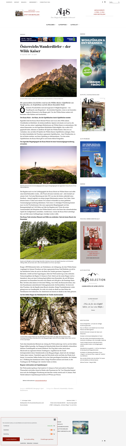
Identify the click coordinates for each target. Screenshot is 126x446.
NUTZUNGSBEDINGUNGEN (61, 426)
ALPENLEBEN (50, 25)
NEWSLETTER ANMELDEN (61, 429)
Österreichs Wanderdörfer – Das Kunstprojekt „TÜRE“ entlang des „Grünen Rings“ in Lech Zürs (63, 403)
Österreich (56, 388)
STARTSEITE (9, 2)
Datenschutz (29, 443)
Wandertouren (24, 390)
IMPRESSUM (58, 422)
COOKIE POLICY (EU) (45, 2)
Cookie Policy (23, 443)
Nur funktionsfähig (29, 439)
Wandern (70, 388)
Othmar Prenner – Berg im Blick (88, 362)
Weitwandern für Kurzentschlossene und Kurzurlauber (32, 403)
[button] (55, 419)
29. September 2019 (25, 54)
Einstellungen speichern (47, 439)
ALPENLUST (74, 25)
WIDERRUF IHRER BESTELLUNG (63, 431)
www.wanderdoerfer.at (41, 380)
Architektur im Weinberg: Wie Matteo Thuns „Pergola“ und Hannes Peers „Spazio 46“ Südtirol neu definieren (92, 354)
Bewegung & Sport (39, 388)
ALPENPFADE (62, 25)
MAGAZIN (23, 2)
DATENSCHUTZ (59, 424)
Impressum (35, 443)
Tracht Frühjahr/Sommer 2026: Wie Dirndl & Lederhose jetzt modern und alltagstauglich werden (91, 344)
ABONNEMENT (33, 2)
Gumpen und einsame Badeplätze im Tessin (91, 336)
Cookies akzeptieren (11, 439)
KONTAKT (16, 2)
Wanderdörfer (64, 388)
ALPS (35, 54)
